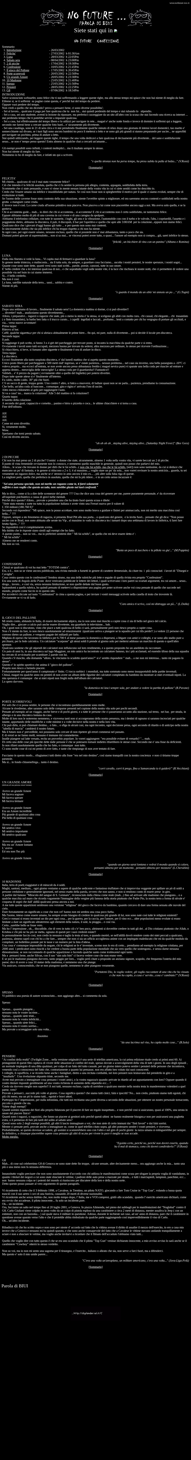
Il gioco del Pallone (18, 70)
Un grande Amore (17, 77)
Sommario (96, 167)
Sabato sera (13, 60)
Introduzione (14, 50)
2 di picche (13, 63)
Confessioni (14, 66)
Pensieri (11, 87)
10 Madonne (14, 80)
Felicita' (11, 53)
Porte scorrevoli (16, 73)
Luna (10, 56)
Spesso (10, 83)
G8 (8, 90)
